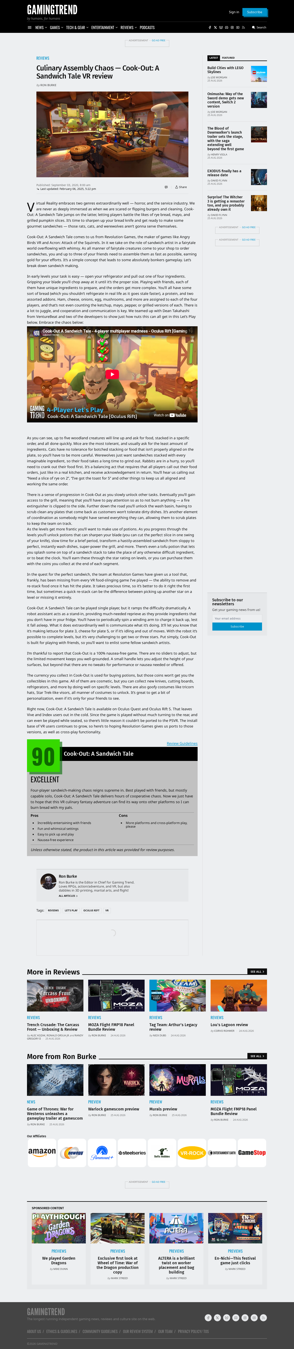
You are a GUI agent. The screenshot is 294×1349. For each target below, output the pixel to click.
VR (107, 910)
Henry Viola (219, 154)
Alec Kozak (38, 1035)
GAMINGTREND (47, 1344)
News (31, 1102)
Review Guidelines (182, 743)
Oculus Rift (91, 910)
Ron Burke (48, 85)
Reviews (42, 58)
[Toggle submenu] (46, 27)
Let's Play (71, 910)
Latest (213, 57)
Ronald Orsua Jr (58, 1035)
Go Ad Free (158, 40)
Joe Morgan (219, 77)
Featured (228, 57)
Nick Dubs (159, 1035)
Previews (59, 1251)
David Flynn (219, 180)
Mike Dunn (60, 1269)
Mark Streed (119, 1278)
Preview (94, 1102)
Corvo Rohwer (224, 1031)
